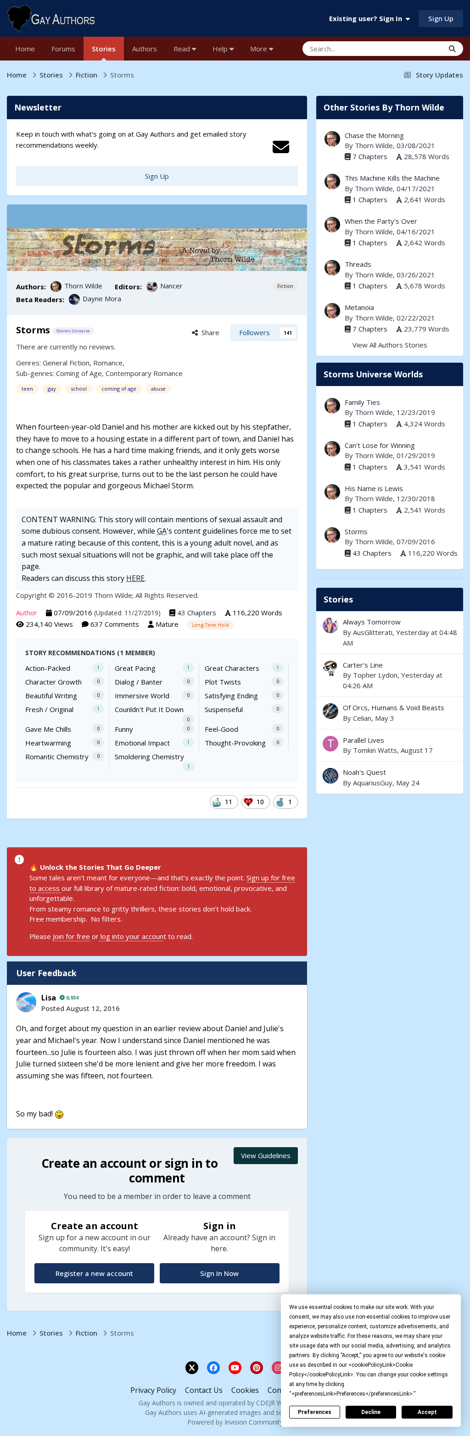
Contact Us (204, 1390)
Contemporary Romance (144, 373)
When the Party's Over (381, 221)
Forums (63, 48)
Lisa (48, 998)
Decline (370, 1412)
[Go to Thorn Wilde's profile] (56, 286)
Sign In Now (219, 1273)
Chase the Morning (374, 135)
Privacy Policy (153, 1390)
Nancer (171, 285)
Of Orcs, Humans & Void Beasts (389, 713)
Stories (104, 48)
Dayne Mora (102, 298)
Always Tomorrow (372, 621)
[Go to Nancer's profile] (151, 286)
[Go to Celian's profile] (330, 711)
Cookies (245, 1390)
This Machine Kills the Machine (392, 177)
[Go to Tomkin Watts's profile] (330, 743)
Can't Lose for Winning (380, 445)
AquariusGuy (372, 782)
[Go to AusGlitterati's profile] (330, 625)
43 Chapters (196, 612)
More (258, 48)
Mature (167, 624)
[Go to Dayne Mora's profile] (74, 299)
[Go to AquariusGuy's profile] (330, 776)
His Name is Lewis (374, 488)
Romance (108, 362)
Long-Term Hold (210, 625)
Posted (80, 1008)
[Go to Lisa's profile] (26, 1002)
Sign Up (440, 18)
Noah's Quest (389, 777)
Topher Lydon (375, 674)
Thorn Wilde (83, 285)
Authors (144, 48)
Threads (358, 264)
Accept (427, 1412)
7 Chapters (369, 156)
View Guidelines (266, 1155)
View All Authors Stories (389, 344)
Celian (362, 718)
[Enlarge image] (59, 1114)
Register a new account (94, 1273)
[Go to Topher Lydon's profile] (330, 668)
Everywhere (414, 48)
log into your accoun (131, 936)
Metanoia (359, 307)
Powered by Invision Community (235, 1422)
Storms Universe (73, 331)
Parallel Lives (363, 740)
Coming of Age (79, 373)
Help (221, 48)
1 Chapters (369, 199)
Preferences (314, 1412)
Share (208, 332)
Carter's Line (363, 664)
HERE (135, 578)
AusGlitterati (372, 632)
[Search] (452, 48)
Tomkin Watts (375, 750)
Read (182, 48)
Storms (356, 531)
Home (25, 48)
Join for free (71, 936)
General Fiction (66, 362)
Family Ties (362, 402)
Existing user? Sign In (367, 18)
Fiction (285, 286)
